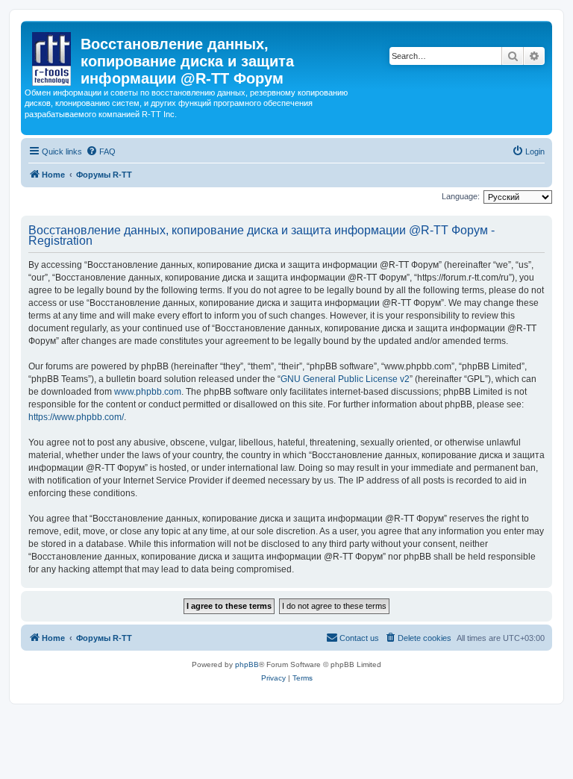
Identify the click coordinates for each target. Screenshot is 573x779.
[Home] (53, 56)
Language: (461, 196)
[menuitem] (101, 151)
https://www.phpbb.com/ (76, 417)
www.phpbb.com (147, 392)
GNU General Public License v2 (345, 379)
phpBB (247, 664)
